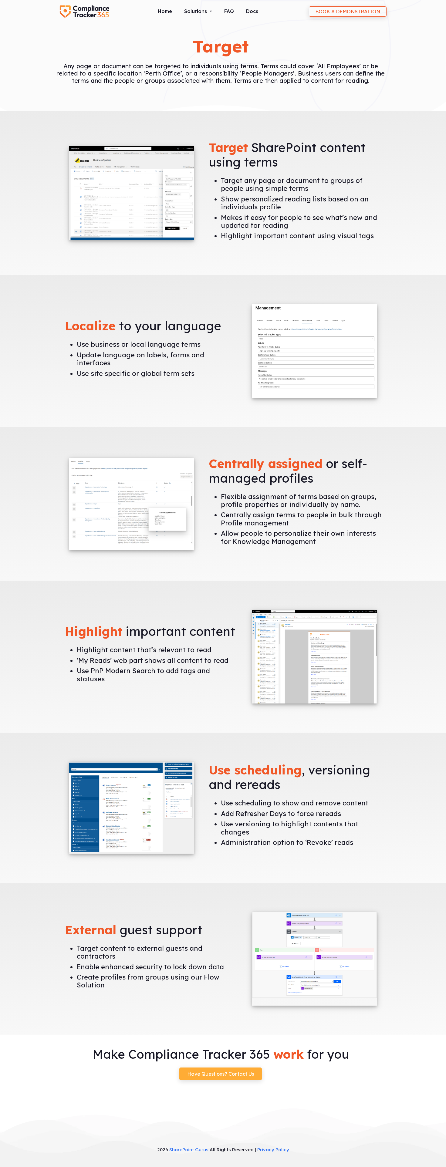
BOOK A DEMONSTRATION (347, 11)
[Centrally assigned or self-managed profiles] (131, 503)
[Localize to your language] (314, 350)
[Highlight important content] (314, 656)
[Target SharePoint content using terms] (131, 192)
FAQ (229, 11)
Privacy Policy (273, 1149)
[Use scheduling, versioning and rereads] (131, 807)
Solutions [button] (196, 11)
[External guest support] (314, 958)
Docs (252, 11)
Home (165, 11)
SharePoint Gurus (188, 1149)
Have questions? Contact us (220, 1074)
